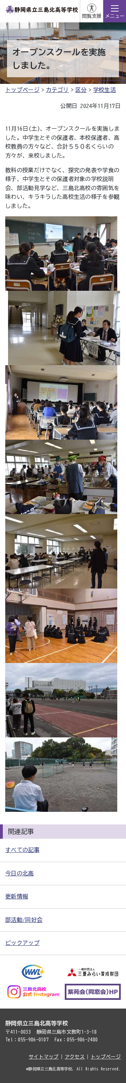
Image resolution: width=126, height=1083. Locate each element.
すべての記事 (22, 850)
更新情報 (16, 896)
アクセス (75, 1056)
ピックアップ (22, 943)
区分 (81, 90)
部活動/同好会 (23, 920)
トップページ (22, 90)
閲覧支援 (92, 16)
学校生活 (104, 90)
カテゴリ (57, 90)
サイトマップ (44, 1056)
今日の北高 (19, 873)
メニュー (115, 16)
